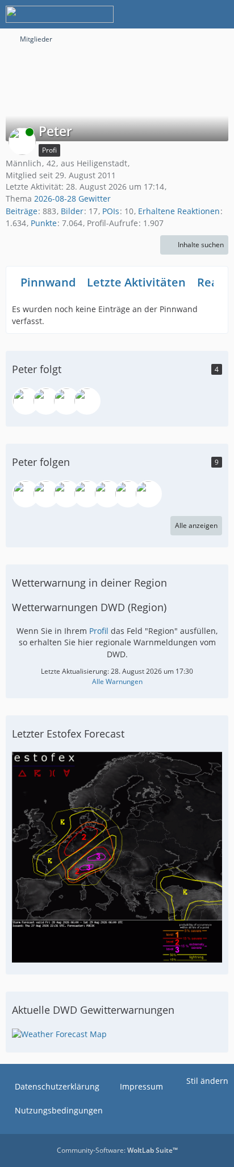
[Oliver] (25, 401)
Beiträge (21, 211)
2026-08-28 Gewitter (72, 198)
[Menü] (219, 14)
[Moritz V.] (46, 493)
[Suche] (162, 14)
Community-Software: (117, 1150)
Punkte (44, 223)
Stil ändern (207, 1080)
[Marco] (46, 401)
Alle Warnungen (117, 681)
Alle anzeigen (196, 525)
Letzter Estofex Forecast (68, 733)
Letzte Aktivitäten (136, 282)
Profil (98, 630)
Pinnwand (48, 282)
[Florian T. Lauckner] (66, 493)
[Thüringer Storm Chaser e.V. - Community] (59, 14)
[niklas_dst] (25, 493)
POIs (110, 211)
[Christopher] (87, 493)
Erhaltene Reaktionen (179, 211)
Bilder (72, 211)
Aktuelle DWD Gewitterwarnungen (93, 1010)
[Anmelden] (190, 14)
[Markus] (107, 493)
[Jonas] (87, 401)
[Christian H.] (66, 401)
